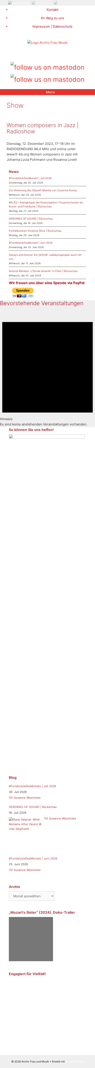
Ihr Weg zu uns (52, 18)
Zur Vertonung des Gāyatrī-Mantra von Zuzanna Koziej (43, 190)
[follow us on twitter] (33, 55)
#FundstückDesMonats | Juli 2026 (30, 178)
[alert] (47, 369)
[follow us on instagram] (47, 55)
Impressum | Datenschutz (52, 26)
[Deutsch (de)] (19, 3)
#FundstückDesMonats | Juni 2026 (30, 242)
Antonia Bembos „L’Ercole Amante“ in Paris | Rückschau (43, 271)
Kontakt (52, 10)
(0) (11, 797)
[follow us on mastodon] (48, 66)
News (14, 171)
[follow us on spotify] (62, 55)
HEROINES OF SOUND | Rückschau (31, 218)
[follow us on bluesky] (48, 79)
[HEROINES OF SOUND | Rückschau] (25, 833)
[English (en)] (42, 3)
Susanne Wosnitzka (27, 797)
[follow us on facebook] (40, 55)
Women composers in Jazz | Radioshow (43, 128)
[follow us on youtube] (54, 55)
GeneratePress (74, 1061)
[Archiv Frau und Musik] (47, 42)
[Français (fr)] (64, 3)
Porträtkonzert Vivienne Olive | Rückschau (35, 230)
